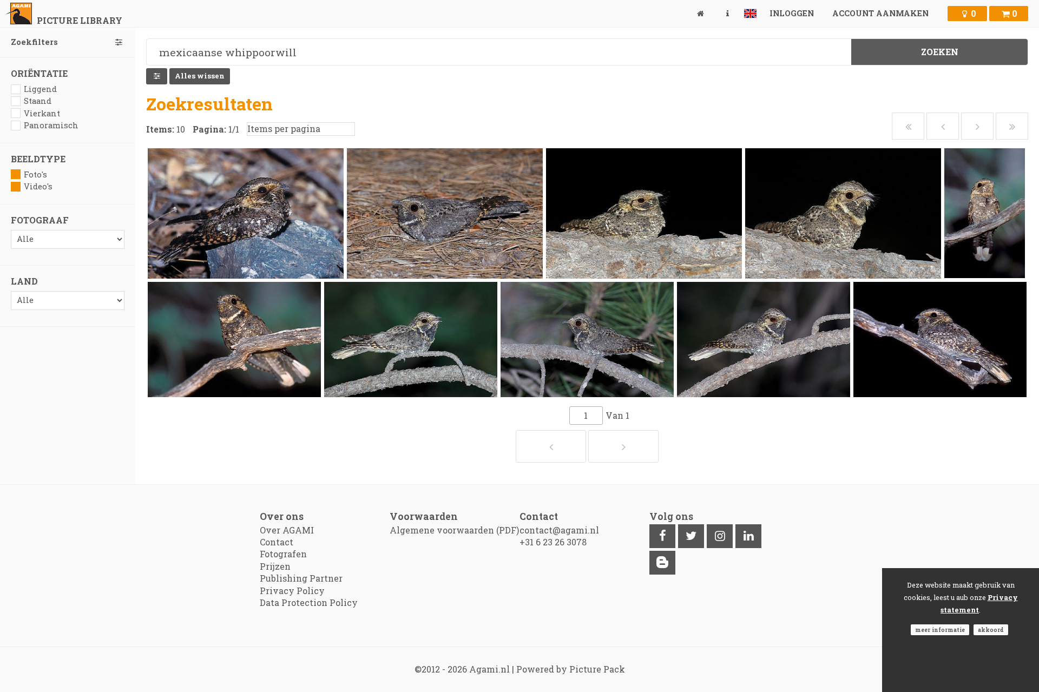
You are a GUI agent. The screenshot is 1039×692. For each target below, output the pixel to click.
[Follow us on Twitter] (691, 536)
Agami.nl (489, 669)
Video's (38, 186)
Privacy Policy (292, 590)
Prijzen (275, 566)
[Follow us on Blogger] (662, 563)
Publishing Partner (301, 578)
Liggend (40, 89)
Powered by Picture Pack (570, 669)
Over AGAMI (287, 530)
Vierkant (42, 113)
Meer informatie (940, 630)
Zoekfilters (34, 42)
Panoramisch (51, 125)
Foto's (35, 174)
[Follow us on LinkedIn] (748, 536)
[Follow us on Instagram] (720, 536)
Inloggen (792, 13)
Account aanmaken (880, 13)
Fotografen (283, 553)
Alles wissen (200, 76)
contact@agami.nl (559, 530)
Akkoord (991, 630)
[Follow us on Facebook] (662, 536)
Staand (37, 101)
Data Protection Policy (309, 602)
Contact (276, 542)
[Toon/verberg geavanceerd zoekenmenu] (156, 76)
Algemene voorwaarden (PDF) (454, 530)
